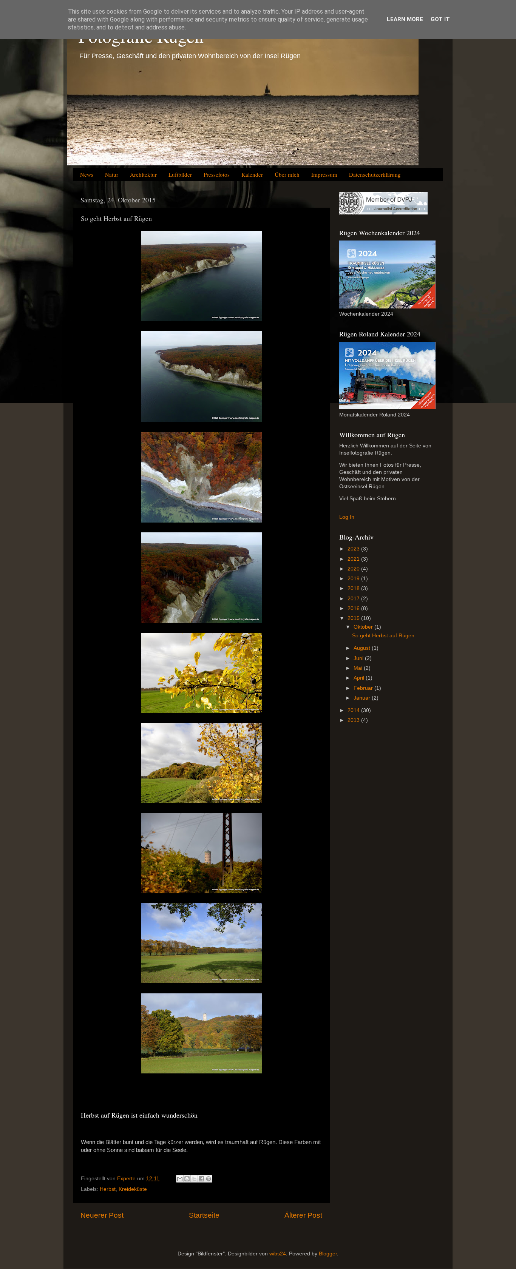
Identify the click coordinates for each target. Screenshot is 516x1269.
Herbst (108, 1189)
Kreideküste (133, 1189)
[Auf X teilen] (194, 1179)
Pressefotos (217, 174)
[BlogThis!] (187, 1179)
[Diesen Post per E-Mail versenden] (180, 1179)
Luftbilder (180, 174)
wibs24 (277, 1254)
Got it (440, 19)
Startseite (204, 1215)
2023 (354, 549)
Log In (346, 517)
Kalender (252, 174)
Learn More (405, 19)
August (363, 648)
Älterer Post (303, 1215)
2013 (354, 720)
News (86, 174)
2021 (354, 559)
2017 (354, 598)
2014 (354, 710)
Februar (364, 688)
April (360, 678)
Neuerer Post (102, 1215)
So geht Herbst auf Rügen (383, 635)
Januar (363, 698)
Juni (359, 658)
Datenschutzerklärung (375, 174)
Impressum (324, 174)
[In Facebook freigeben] (201, 1179)
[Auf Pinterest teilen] (208, 1179)
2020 (354, 569)
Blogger (328, 1254)
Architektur (143, 174)
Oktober (364, 627)
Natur (111, 174)
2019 (354, 578)
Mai (359, 668)
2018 (354, 588)
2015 (354, 618)
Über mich (287, 174)
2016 (354, 608)
